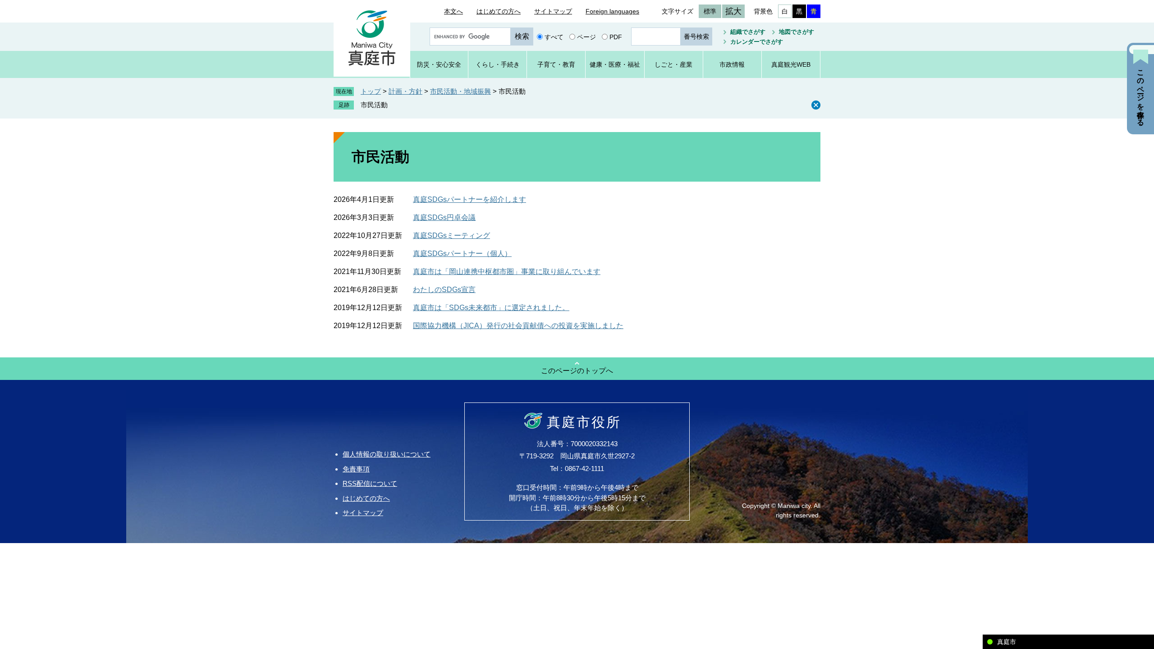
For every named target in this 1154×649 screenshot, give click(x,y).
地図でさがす (796, 31)
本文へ (453, 11)
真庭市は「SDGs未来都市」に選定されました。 (491, 307)
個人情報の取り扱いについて (386, 454)
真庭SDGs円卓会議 (444, 217)
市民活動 (374, 105)
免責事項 (356, 469)
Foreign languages (612, 11)
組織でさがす (747, 31)
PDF (615, 36)
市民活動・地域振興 (460, 91)
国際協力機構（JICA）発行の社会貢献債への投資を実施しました (518, 325)
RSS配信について (370, 483)
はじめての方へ (498, 11)
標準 (710, 11)
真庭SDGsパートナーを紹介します (469, 199)
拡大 (733, 11)
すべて (554, 36)
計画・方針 (405, 91)
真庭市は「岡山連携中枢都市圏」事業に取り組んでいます (506, 271)
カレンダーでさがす (756, 41)
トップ (371, 91)
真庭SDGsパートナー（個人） (462, 253)
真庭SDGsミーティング (451, 235)
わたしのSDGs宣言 (444, 289)
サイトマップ (553, 11)
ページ (586, 36)
